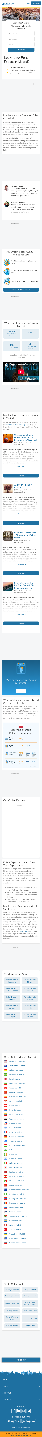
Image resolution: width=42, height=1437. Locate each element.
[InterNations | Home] (7, 4)
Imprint (11, 1429)
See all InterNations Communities (21, 1435)
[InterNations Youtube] (28, 1411)
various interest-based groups (17, 424)
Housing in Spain (12, 1311)
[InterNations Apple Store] (13, 1421)
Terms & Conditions (19, 1429)
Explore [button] (5, 1386)
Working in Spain (12, 1326)
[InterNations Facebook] (13, 1411)
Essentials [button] (6, 1393)
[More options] (34, 84)
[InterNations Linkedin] (18, 1411)
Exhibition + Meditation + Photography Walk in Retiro (25, 535)
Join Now (36, 3)
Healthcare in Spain (30, 1311)
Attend (21, 475)
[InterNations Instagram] (23, 1411)
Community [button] (6, 1400)
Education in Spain (30, 1318)
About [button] (4, 1380)
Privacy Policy (29, 1429)
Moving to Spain (30, 1296)
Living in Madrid (30, 1289)
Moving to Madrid (12, 1289)
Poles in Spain (24, 931)
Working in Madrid (12, 1296)
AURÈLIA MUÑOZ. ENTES (23, 486)
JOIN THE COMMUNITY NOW (21, 289)
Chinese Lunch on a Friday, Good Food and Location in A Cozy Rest (25, 437)
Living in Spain (30, 1326)
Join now (21, 49)
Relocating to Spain (12, 1303)
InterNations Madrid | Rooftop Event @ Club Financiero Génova (24, 585)
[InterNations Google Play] (28, 1421)
